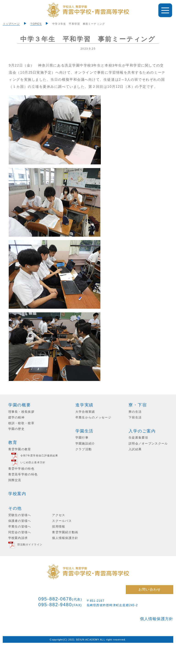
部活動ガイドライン (29, 544)
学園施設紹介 (85, 443)
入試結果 (135, 449)
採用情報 (58, 526)
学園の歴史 (16, 429)
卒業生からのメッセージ (93, 417)
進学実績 (84, 405)
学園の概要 (19, 405)
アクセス (58, 515)
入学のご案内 (142, 431)
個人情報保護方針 (65, 538)
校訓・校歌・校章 (21, 423)
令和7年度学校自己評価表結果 (39, 455)
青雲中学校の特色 (21, 468)
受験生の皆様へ (19, 515)
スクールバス (62, 520)
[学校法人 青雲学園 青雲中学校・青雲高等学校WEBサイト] (88, 10)
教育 (12, 442)
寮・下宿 (138, 405)
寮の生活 (135, 411)
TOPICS (35, 23)
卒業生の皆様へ (19, 526)
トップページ (11, 23)
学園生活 (84, 431)
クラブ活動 (83, 449)
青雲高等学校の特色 (23, 474)
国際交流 (14, 480)
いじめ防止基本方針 (32, 462)
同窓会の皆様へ (19, 532)
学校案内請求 (18, 538)
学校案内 (17, 493)
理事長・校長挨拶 (21, 411)
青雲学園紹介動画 (65, 532)
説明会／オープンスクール (148, 443)
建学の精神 (16, 417)
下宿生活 (135, 417)
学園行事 (81, 437)
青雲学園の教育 (19, 449)
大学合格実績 (85, 411)
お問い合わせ (149, 589)
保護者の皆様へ (19, 520)
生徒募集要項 (138, 437)
